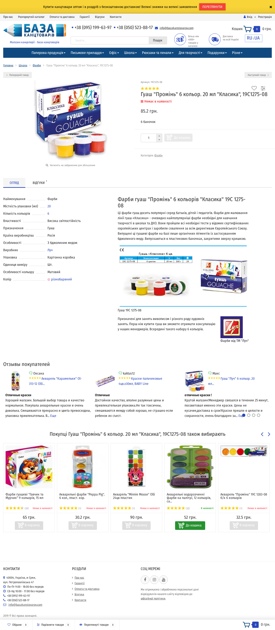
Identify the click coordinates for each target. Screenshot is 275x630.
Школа (129, 52)
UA (257, 38)
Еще (53, 416)
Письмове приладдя (86, 52)
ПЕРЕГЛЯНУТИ (212, 7)
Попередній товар (19, 74)
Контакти (116, 17)
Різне (236, 52)
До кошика (182, 137)
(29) (26, 508)
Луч (50, 250)
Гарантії (85, 17)
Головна (8, 65)
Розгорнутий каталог (31, 17)
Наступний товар (257, 74)
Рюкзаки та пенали (156, 52)
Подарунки (216, 52)
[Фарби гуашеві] (29, 466)
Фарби (37, 65)
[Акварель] (136, 466)
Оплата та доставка (62, 17)
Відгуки (100, 17)
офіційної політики (153, 598)
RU (249, 38)
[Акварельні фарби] (82, 466)
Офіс (113, 52)
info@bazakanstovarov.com (177, 28)
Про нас (8, 17)
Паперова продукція (47, 52)
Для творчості (189, 52)
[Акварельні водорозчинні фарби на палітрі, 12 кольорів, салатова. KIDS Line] (190, 466)
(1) (79, 508)
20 (49, 206)
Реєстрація (265, 17)
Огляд (14, 183)
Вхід (249, 17)
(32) (187, 508)
